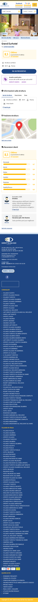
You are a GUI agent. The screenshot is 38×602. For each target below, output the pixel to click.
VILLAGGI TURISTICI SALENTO (12, 486)
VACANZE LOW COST (9, 323)
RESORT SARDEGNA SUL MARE (12, 379)
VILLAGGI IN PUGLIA (9, 480)
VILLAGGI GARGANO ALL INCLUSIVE (14, 415)
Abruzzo (16, 38)
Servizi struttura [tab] (7, 95)
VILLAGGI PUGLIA (8, 431)
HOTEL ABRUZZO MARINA (11, 566)
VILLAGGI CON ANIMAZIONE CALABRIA (15, 406)
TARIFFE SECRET (8, 587)
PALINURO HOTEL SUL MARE (11, 476)
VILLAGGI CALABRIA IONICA (11, 336)
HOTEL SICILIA (7, 385)
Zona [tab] (25, 95)
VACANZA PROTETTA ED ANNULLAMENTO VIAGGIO (18, 582)
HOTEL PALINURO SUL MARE (11, 473)
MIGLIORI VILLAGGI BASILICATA (12, 493)
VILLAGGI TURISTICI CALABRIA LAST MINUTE (16, 465)
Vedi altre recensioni (7, 228)
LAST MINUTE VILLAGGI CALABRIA (13, 340)
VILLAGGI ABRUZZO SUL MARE (12, 488)
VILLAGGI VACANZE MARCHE (11, 518)
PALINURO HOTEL (8, 471)
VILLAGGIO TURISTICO (10, 439)
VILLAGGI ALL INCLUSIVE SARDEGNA (14, 370)
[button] (3, 25)
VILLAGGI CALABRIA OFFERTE (12, 329)
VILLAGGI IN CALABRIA (10, 344)
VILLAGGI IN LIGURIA (9, 510)
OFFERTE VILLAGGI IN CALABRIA (12, 346)
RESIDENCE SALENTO (9, 561)
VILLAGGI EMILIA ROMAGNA (11, 499)
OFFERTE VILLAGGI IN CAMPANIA (13, 351)
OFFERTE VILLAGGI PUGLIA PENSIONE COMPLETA (18, 396)
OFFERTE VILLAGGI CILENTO (11, 563)
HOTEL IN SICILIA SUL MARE (11, 389)
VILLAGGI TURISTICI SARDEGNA (12, 372)
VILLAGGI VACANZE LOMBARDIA (13, 376)
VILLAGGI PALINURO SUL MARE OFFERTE (15, 463)
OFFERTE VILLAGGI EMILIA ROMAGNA (14, 361)
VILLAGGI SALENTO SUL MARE (12, 559)
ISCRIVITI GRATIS (14, 82)
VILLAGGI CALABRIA (9, 433)
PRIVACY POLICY (8, 585)
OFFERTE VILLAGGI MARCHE (11, 523)
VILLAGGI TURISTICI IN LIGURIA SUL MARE (16, 374)
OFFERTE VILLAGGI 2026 (10, 306)
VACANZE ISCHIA (8, 548)
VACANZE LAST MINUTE (10, 325)
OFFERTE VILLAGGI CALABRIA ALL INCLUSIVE (16, 467)
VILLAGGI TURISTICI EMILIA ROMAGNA (15, 366)
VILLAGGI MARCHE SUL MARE (12, 381)
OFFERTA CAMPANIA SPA (10, 357)
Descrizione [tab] (18, 95)
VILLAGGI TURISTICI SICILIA (11, 529)
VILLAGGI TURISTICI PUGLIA (11, 450)
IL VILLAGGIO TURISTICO (10, 355)
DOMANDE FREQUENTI (10, 576)
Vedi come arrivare (6, 140)
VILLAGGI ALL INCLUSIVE (10, 310)
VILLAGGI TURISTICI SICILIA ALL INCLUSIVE (16, 531)
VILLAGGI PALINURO (9, 454)
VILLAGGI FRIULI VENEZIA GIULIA (13, 501)
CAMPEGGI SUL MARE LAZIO (11, 551)
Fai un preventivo (19, 71)
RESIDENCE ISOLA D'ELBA (10, 546)
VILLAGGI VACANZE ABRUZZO (12, 491)
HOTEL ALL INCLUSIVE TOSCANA (12, 536)
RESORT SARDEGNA (9, 516)
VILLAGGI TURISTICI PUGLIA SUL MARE (14, 417)
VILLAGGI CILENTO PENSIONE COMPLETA (15, 419)
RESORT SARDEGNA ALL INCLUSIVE (13, 383)
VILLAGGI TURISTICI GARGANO (12, 553)
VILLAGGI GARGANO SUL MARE (12, 555)
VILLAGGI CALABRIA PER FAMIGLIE (13, 544)
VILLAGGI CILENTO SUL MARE (12, 557)
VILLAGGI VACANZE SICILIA (11, 359)
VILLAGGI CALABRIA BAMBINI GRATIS (14, 338)
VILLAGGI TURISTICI (9, 297)
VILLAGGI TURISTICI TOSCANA (12, 398)
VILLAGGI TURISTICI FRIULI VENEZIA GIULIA (16, 506)
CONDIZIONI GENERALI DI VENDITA (13, 580)
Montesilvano (25, 38)
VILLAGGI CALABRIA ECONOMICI (13, 331)
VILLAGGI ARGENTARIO (10, 421)
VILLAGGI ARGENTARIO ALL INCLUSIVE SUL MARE (18, 424)
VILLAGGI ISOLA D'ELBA (10, 404)
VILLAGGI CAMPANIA (9, 435)
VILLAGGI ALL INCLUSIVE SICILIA (12, 364)
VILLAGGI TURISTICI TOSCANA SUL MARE (15, 540)
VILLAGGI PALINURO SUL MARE (12, 458)
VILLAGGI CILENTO (8, 293)
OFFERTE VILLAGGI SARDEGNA (12, 503)
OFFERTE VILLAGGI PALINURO (12, 461)
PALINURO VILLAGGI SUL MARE (12, 478)
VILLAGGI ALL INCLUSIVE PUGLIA (13, 387)
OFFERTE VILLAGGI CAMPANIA (12, 301)
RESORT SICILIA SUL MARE (11, 525)
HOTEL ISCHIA (7, 411)
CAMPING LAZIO (8, 542)
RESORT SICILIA (7, 521)
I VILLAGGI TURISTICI (9, 484)
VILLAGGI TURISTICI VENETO (11, 512)
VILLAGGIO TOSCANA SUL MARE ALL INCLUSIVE (17, 400)
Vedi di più (7, 107)
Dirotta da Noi (6, 38)
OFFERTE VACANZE (8, 321)
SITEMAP (6, 593)
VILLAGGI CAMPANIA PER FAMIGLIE (13, 538)
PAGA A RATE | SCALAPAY (10, 589)
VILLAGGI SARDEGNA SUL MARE (12, 508)
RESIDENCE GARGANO (10, 413)
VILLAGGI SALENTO (9, 446)
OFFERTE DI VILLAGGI (9, 353)
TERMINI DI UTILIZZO (9, 578)
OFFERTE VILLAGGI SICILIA (11, 368)
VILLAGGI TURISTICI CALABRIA (12, 443)
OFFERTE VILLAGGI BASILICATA (12, 497)
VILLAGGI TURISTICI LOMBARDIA (13, 514)
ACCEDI (24, 82)
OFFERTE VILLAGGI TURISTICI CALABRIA (15, 342)
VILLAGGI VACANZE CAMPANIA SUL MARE (15, 533)
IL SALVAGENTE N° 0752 (8, 257)
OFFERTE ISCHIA (8, 409)
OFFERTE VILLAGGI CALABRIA (12, 299)
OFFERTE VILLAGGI (8, 308)
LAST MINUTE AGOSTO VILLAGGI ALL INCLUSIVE (17, 312)
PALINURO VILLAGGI (9, 456)
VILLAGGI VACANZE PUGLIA (11, 394)
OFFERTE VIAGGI (8, 316)
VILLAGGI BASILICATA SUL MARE (12, 495)
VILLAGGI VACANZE (9, 319)
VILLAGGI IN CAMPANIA (10, 349)
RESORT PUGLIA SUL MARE (11, 391)
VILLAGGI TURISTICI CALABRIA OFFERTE (15, 334)
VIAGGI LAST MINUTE (9, 314)
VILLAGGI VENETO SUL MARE (12, 402)
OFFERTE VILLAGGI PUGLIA (11, 295)
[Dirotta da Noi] (9, 241)
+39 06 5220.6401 (9, 47)
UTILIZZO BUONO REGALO (11, 591)
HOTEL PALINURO (8, 452)
